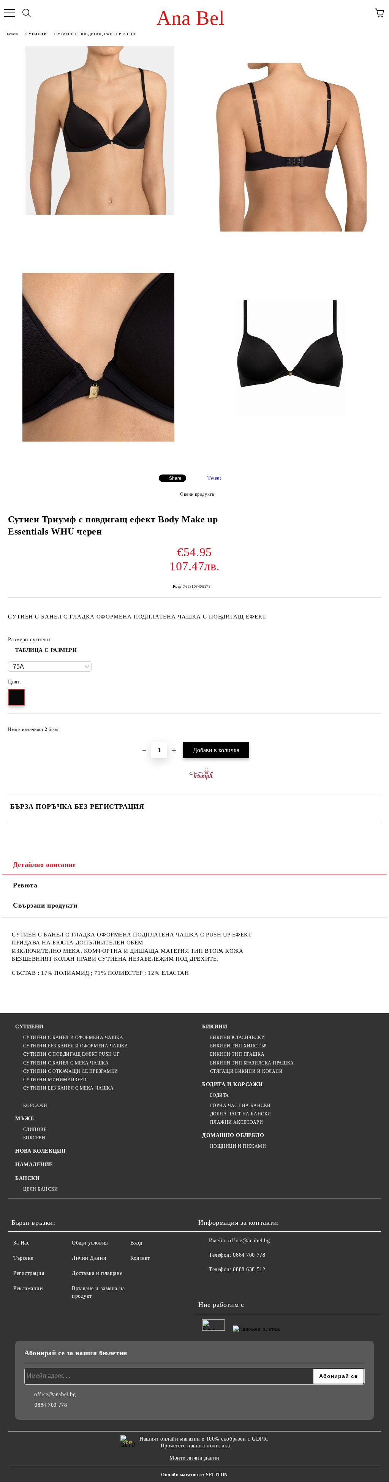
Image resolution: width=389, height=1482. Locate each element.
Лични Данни (89, 1258)
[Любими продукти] (362, 13)
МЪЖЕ (24, 1118)
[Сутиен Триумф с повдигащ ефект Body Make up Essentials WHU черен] (98, 130)
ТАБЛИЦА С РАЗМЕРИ (46, 650)
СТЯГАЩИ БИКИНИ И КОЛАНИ (246, 1071)
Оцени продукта (197, 494)
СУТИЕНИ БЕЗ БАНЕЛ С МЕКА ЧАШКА (68, 1088)
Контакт (140, 1258)
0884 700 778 (249, 1255)
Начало (11, 34)
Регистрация (28, 1273)
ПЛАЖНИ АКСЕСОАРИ (236, 1122)
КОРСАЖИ (35, 1105)
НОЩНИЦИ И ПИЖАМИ (238, 1146)
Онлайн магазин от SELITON (194, 1474)
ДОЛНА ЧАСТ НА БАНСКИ (240, 1114)
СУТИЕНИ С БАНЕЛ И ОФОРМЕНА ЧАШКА (73, 1037)
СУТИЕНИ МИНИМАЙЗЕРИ (55, 1079)
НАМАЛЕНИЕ (34, 1164)
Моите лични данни (194, 1458)
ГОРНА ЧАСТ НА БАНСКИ (240, 1105)
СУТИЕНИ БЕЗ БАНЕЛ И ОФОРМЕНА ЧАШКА (75, 1046)
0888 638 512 (249, 1269)
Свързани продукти (45, 905)
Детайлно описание (44, 864)
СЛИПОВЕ (34, 1129)
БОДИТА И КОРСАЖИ (232, 1084)
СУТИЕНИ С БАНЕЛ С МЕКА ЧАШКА (66, 1063)
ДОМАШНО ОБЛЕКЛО (233, 1135)
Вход (136, 1243)
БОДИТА (219, 1095)
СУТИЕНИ (36, 34)
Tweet (214, 478)
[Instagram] (225, 1285)
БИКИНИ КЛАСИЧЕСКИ (237, 1037)
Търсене (23, 1258)
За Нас (21, 1243)
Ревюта (25, 885)
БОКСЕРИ (34, 1137)
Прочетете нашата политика (195, 1446)
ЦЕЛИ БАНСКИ (40, 1189)
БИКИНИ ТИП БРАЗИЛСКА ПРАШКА (252, 1063)
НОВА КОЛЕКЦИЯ (40, 1151)
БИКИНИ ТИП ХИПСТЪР (238, 1046)
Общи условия (90, 1243)
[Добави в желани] (370, 726)
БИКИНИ (214, 1027)
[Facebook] (208, 1285)
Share (175, 478)
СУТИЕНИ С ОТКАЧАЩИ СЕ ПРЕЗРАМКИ (70, 1071)
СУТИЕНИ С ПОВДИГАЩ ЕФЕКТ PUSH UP (95, 34)
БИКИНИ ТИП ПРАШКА (237, 1054)
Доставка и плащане (97, 1273)
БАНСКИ (27, 1178)
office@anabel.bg (249, 1240)
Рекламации (28, 1288)
